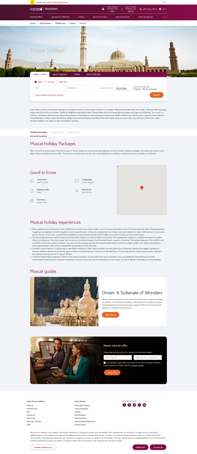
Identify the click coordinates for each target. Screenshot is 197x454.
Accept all (158, 447)
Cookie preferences (43, 447)
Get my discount (77, 253)
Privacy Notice (79, 246)
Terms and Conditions (91, 243)
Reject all (140, 447)
